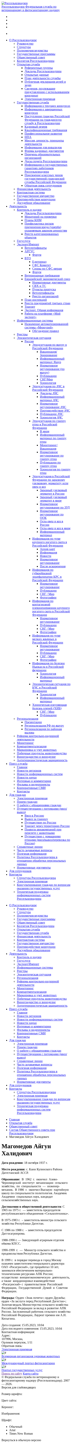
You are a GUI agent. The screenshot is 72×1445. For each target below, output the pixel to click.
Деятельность (18, 206)
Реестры (22, 334)
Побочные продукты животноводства (42, 753)
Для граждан (17, 794)
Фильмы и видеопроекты (33, 784)
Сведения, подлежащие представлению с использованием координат (47, 92)
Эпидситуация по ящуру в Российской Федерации (49, 346)
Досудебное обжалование (33, 202)
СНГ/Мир (46, 379)
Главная (14, 1119)
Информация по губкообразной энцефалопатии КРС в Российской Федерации (47, 575)
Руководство (25, 43)
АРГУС (30, 251)
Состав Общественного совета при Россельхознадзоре (32, 1131)
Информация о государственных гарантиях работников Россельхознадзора (46, 168)
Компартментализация (31, 746)
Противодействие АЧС (55, 410)
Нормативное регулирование (50, 561)
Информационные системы (35, 320)
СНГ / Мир (47, 594)
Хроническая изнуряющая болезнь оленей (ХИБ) (49, 706)
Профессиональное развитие (43, 133)
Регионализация (27, 718)
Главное (22, 767)
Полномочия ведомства (32, 50)
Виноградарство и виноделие (36, 756)
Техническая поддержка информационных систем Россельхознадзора (33, 895)
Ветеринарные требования (42, 275)
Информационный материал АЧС (52, 398)
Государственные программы (36, 54)
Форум (36, 254)
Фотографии (48, 597)
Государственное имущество (35, 196)
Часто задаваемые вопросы (34, 850)
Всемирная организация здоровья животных (31, 1356)
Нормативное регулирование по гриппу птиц (52, 455)
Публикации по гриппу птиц (50, 464)
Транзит (30, 306)
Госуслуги (23, 241)
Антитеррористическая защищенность (42, 760)
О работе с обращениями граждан (39, 805)
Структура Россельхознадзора (36, 878)
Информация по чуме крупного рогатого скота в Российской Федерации (49, 542)
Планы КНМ (33, 220)
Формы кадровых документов (44, 151)
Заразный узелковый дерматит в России (53, 492)
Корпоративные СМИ (31, 788)
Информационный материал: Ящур (52, 360)
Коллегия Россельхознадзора (35, 61)
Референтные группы (39, 67)
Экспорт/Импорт (28, 244)
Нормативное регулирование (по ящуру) (52, 369)
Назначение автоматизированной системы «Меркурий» (46, 325)
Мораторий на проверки (41, 216)
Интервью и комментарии (34, 781)
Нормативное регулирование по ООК (52, 514)
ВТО (28, 258)
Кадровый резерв (36, 126)
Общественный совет (31, 57)
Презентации (33, 722)
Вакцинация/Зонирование (48, 353)
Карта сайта (30, 1373)
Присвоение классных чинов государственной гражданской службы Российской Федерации (45, 178)
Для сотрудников (20, 871)
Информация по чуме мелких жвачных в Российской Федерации (47, 639)
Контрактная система (31, 192)
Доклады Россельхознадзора (43, 71)
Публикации (48, 376)
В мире (44, 431)
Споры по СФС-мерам (47, 268)
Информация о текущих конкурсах (47, 106)
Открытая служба (28, 64)
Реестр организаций (45, 296)
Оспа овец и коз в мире (55, 528)
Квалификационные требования (46, 130)
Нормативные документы (49, 282)
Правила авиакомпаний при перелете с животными (43, 831)
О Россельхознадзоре (23, 40)
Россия (29, 341)
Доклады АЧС (49, 393)
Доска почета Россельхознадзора (46, 161)
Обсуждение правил (45, 331)
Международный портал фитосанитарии (28, 1363)
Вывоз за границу (36, 819)
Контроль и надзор (29, 209)
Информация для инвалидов (43, 147)
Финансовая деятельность (34, 189)
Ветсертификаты (36, 247)
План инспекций (36, 299)
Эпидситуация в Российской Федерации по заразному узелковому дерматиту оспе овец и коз (51, 481)
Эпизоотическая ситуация (34, 337)
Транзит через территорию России (47, 826)
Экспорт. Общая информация (44, 310)
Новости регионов (29, 770)
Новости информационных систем (40, 774)
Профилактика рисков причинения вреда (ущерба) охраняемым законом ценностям (46, 227)
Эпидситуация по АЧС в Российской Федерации (48, 388)
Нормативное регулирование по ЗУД (55, 505)
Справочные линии (30, 846)
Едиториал (39, 261)
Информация (48, 552)
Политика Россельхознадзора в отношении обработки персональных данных (41, 860)
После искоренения (52, 566)
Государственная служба (33, 102)
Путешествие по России (40, 822)
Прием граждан (27, 801)
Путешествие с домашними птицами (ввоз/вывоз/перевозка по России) (47, 840)
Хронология (48, 382)
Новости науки (27, 777)
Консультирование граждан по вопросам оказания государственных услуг (43, 886)
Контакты (23, 791)
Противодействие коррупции (36, 199)
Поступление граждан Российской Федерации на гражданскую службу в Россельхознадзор (47, 120)
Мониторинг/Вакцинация (49, 447)
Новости (45, 556)
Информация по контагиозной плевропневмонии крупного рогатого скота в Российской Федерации (51, 607)
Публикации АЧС (51, 414)
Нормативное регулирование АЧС (53, 405)
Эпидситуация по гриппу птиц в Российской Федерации (49, 424)
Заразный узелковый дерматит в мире (53, 498)
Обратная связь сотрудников (43, 185)
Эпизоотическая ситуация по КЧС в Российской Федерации (51, 687)
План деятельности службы (43, 78)
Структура (24, 47)
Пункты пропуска (44, 289)
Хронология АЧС (51, 417)
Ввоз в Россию (34, 815)
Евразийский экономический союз (47, 279)
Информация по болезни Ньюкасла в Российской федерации (48, 667)
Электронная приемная (40, 99)
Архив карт (47, 549)
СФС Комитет (41, 265)
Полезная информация (31, 853)
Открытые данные (37, 74)
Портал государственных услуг (22, 1370)
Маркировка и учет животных (37, 749)
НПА (28, 137)
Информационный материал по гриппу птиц (53, 438)
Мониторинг (25, 743)
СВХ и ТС (39, 286)
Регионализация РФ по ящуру (44, 725)
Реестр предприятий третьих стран (47, 303)
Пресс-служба (18, 763)
